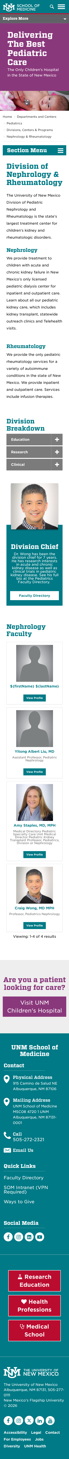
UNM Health (35, 1446)
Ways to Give (19, 1202)
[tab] (34, 439)
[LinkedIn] (29, 1236)
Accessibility (15, 1432)
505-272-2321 (28, 1139)
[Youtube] (39, 1236)
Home (7, 116)
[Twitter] (29, 1420)
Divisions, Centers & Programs (30, 130)
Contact (52, 1432)
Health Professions (34, 1305)
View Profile (34, 698)
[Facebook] (8, 1236)
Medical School (36, 1330)
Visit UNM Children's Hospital (34, 1006)
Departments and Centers (36, 116)
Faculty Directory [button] (34, 596)
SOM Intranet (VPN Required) (26, 1189)
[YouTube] (50, 1420)
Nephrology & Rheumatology (29, 136)
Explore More (15, 18)
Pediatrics (14, 123)
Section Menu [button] (27, 150)
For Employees (17, 1439)
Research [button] (19, 452)
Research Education (36, 1280)
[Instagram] (18, 1236)
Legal (36, 1432)
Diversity (12, 1446)
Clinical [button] (18, 465)
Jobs (39, 1439)
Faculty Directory (24, 1178)
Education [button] (20, 439)
